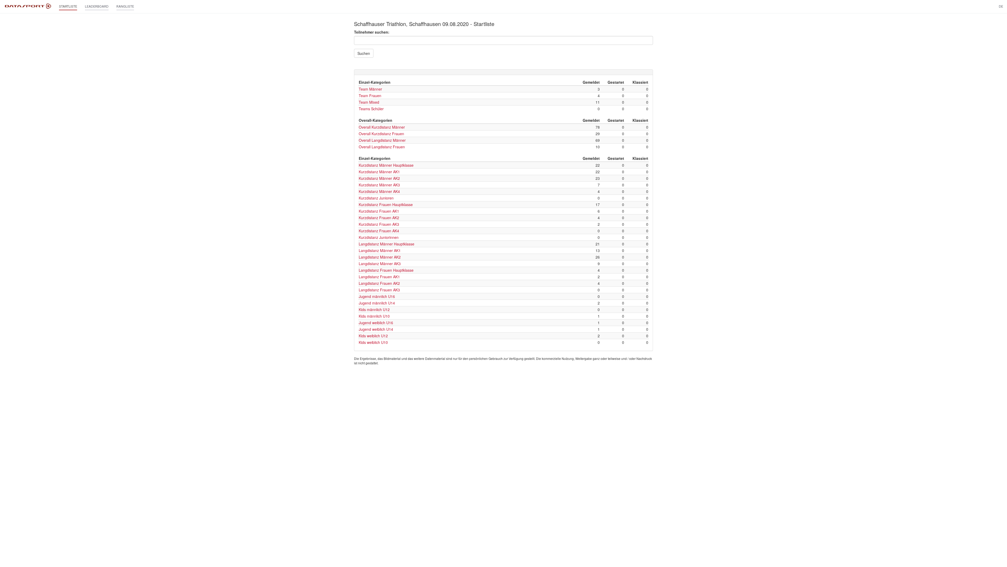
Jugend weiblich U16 (376, 322)
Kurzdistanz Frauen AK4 (379, 230)
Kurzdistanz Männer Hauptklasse (386, 165)
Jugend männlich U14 (377, 303)
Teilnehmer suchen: (371, 32)
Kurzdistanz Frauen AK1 (379, 211)
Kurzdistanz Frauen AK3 (379, 224)
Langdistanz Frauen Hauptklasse (386, 270)
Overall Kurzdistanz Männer (382, 127)
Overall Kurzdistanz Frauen (381, 133)
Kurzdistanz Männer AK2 (379, 178)
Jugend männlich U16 (377, 296)
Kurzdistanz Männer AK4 (379, 191)
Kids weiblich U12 (373, 335)
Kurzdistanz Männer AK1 (379, 171)
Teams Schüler (371, 108)
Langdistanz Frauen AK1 (379, 276)
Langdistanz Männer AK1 (380, 250)
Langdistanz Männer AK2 (380, 257)
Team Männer (370, 89)
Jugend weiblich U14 (376, 329)
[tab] (503, 72)
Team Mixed (369, 102)
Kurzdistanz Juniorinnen (379, 237)
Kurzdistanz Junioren (376, 198)
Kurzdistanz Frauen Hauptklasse (386, 204)
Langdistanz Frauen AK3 (379, 289)
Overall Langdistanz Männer (382, 140)
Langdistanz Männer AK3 (380, 263)
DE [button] (1001, 6)
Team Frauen (370, 95)
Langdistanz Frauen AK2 (379, 283)
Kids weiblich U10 (373, 342)
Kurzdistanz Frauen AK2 (379, 217)
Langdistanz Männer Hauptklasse (386, 243)
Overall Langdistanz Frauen (382, 146)
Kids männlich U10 (374, 316)
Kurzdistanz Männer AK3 (379, 184)
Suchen (363, 53)
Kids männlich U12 (374, 309)
